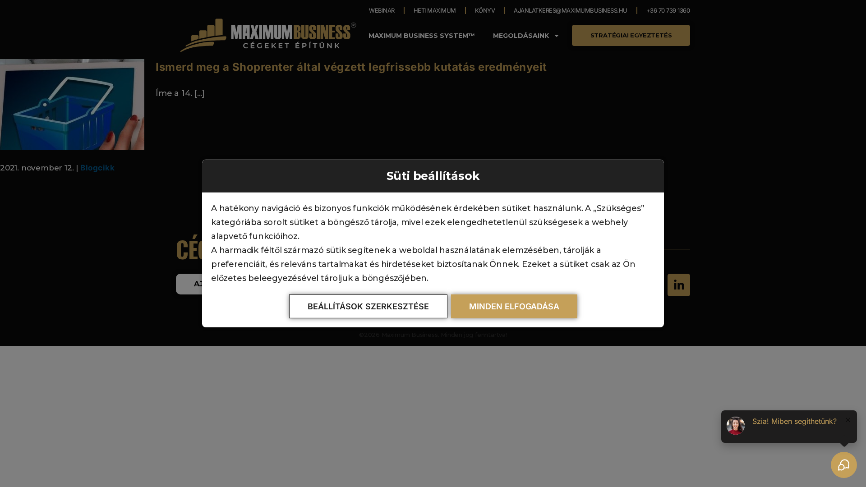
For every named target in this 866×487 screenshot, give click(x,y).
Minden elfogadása (514, 306)
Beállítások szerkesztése (368, 306)
